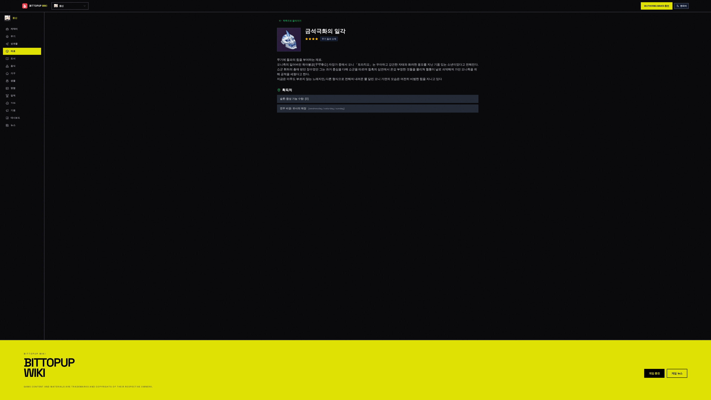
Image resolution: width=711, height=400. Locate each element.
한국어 (683, 5)
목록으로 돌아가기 (292, 20)
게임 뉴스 (677, 373)
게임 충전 (654, 373)
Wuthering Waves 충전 (656, 5)
